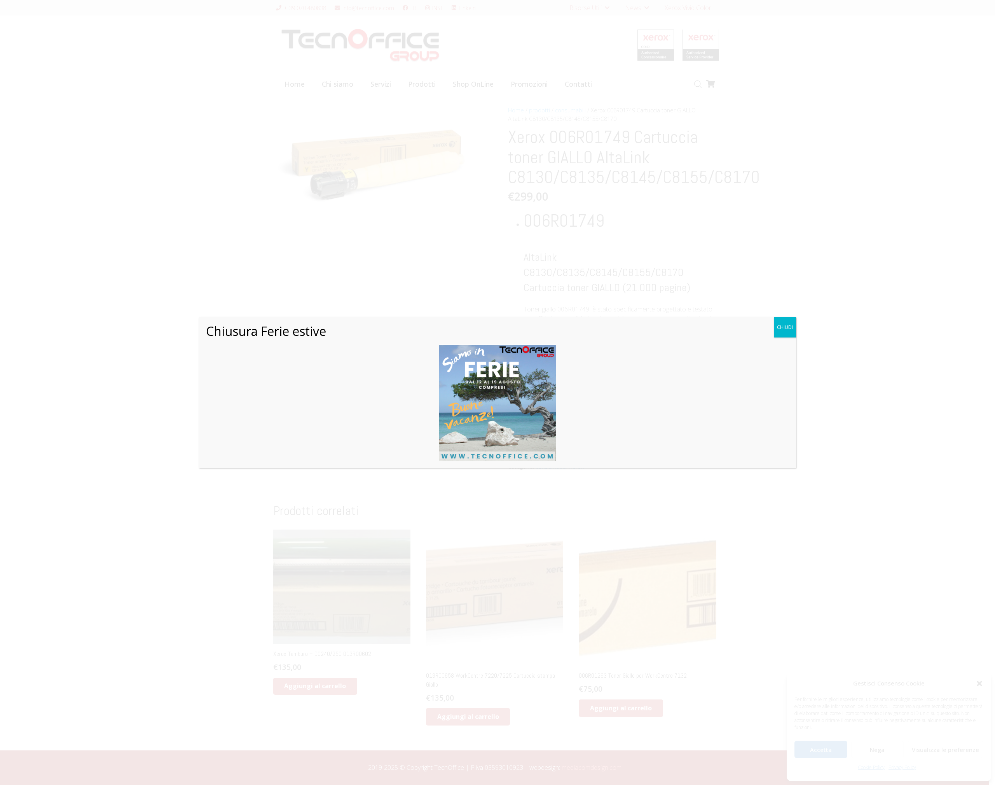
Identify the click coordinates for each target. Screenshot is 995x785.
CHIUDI (785, 327)
